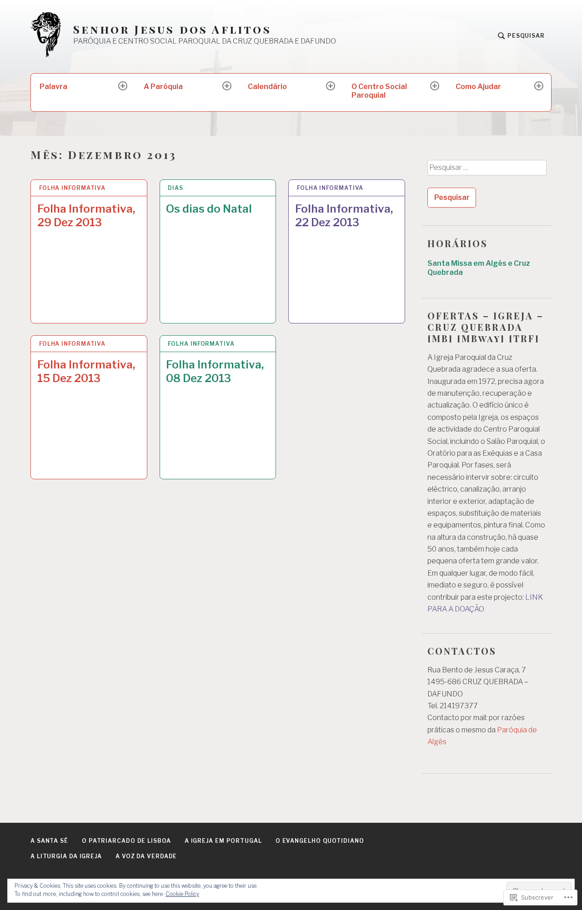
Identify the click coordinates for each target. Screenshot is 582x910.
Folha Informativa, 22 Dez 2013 (344, 215)
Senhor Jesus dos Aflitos (172, 29)
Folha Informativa (72, 187)
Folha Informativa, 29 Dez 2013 (86, 215)
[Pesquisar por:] (486, 171)
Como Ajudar (478, 86)
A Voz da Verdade (146, 856)
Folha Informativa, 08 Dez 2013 (215, 371)
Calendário (267, 86)
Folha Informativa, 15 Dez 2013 (86, 371)
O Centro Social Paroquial (379, 90)
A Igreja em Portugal (223, 840)
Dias (175, 187)
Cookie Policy (182, 893)
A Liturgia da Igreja (66, 856)
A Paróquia (163, 86)
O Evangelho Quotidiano (320, 840)
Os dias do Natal (209, 208)
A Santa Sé (49, 840)
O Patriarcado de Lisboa (126, 840)
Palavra (53, 86)
